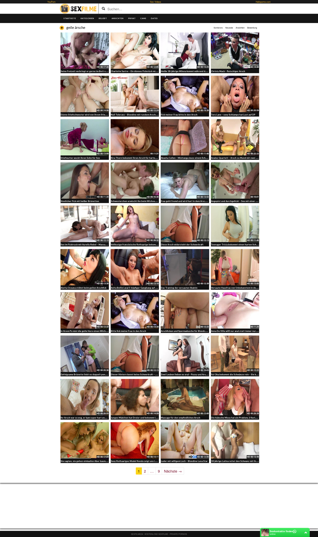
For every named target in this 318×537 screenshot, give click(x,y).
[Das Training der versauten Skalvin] (185, 267)
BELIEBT (103, 18)
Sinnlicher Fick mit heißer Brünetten (80, 201)
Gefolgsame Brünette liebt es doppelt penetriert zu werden (92, 374)
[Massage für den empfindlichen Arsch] (185, 397)
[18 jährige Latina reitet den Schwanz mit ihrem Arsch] (235, 440)
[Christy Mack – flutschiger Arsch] (235, 50)
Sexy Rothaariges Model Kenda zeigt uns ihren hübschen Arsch (144, 461)
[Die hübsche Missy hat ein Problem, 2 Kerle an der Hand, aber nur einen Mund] (235, 397)
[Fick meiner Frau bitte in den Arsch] (185, 94)
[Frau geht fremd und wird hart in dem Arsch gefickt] (185, 180)
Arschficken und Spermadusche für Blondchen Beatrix (189, 331)
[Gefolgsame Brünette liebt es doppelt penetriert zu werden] (84, 354)
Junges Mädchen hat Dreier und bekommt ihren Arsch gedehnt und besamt (150, 417)
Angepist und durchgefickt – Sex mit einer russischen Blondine (244, 201)
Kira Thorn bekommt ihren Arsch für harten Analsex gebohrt (142, 158)
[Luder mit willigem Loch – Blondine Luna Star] (185, 440)
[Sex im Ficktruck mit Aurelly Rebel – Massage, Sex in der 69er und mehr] (84, 224)
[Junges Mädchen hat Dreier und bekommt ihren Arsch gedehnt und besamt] (135, 397)
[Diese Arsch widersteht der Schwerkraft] (185, 224)
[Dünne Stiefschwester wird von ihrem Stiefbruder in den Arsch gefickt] (84, 94)
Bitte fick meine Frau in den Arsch (128, 331)
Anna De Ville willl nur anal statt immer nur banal (236, 331)
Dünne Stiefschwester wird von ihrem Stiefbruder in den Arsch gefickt (98, 114)
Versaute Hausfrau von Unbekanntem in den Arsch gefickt (241, 287)
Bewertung (252, 27)
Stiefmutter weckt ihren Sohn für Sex (80, 158)
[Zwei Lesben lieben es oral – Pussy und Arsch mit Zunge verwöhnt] (185, 354)
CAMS (143, 18)
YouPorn (51, 1)
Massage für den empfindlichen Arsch (180, 417)
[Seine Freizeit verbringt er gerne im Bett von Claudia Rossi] (84, 50)
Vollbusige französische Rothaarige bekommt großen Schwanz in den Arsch (150, 244)
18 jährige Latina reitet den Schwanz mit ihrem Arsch (239, 461)
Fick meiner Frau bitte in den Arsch (179, 114)
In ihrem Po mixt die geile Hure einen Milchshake (86, 331)
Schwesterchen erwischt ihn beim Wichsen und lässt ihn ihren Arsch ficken (150, 201)
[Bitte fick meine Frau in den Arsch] (135, 310)
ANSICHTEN (118, 18)
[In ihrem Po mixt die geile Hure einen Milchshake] (84, 310)
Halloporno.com (263, 1)
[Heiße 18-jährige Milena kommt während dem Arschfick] (185, 50)
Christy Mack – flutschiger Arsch (228, 71)
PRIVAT (132, 18)
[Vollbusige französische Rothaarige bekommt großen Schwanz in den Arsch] (135, 224)
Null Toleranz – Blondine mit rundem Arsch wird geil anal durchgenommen (149, 114)
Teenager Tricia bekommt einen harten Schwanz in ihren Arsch (244, 244)
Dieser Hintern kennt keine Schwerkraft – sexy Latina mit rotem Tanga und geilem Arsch (157, 374)
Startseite (70, 18)
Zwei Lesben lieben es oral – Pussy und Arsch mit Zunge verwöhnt (195, 374)
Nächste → (173, 471)
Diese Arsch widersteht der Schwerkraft (182, 244)
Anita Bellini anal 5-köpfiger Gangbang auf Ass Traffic (138, 287)
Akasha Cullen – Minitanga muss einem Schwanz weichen (190, 158)
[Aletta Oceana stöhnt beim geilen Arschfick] (84, 267)
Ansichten (240, 27)
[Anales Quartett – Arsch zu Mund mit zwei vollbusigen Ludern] (235, 137)
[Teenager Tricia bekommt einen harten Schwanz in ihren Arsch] (235, 224)
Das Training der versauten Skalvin (179, 287)
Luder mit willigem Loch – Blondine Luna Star (184, 461)
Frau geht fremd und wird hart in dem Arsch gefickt (187, 201)
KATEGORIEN (87, 18)
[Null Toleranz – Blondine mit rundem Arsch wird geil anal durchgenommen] (135, 94)
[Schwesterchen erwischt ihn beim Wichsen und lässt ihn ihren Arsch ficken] (135, 180)
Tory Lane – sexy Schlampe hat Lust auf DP (233, 114)
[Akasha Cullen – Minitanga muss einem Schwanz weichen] (185, 137)
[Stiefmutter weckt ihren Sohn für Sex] (84, 137)
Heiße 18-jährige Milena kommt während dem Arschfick (190, 71)
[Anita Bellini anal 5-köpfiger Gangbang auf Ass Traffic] (135, 267)
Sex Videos (155, 1)
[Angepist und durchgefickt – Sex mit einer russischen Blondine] (235, 180)
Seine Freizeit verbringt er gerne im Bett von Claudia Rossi (92, 71)
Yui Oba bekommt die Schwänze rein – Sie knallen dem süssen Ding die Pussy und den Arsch (259, 374)
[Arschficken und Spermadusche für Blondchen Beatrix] (185, 310)
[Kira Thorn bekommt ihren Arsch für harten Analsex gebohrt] (135, 137)
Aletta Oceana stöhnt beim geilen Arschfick (83, 287)
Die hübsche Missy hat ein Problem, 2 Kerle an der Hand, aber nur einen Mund (251, 417)
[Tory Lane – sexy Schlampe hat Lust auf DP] (235, 94)
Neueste (229, 27)
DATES (154, 18)
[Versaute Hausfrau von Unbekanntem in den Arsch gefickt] (235, 267)
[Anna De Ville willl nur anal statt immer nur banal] (235, 310)
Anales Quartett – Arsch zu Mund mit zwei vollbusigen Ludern (243, 158)
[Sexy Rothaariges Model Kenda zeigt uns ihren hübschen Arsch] (135, 440)
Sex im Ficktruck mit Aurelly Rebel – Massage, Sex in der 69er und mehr (98, 244)
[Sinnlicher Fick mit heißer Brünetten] (84, 180)
